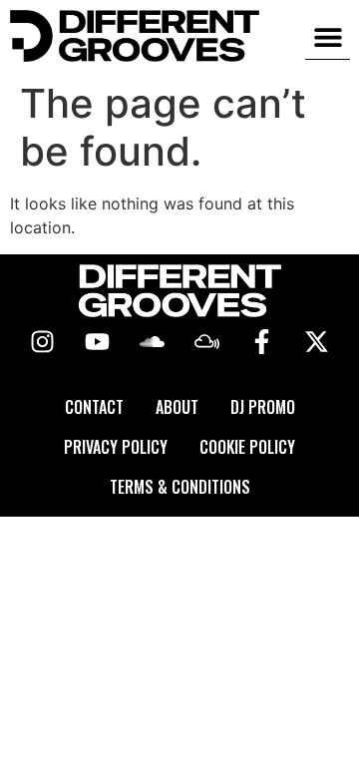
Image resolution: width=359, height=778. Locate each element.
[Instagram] (43, 342)
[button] (327, 36)
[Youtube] (98, 342)
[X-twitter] (317, 342)
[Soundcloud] (153, 342)
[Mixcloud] (207, 342)
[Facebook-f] (262, 342)
